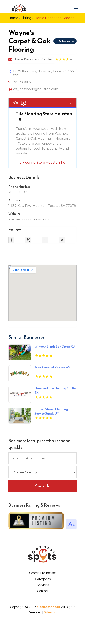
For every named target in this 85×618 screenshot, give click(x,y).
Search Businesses (42, 573)
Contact (43, 591)
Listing (26, 18)
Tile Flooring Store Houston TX (40, 162)
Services (43, 585)
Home (13, 18)
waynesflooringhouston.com (35, 89)
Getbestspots (48, 607)
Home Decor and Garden (55, 18)
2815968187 (22, 82)
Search (42, 486)
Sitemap (51, 612)
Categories (43, 579)
